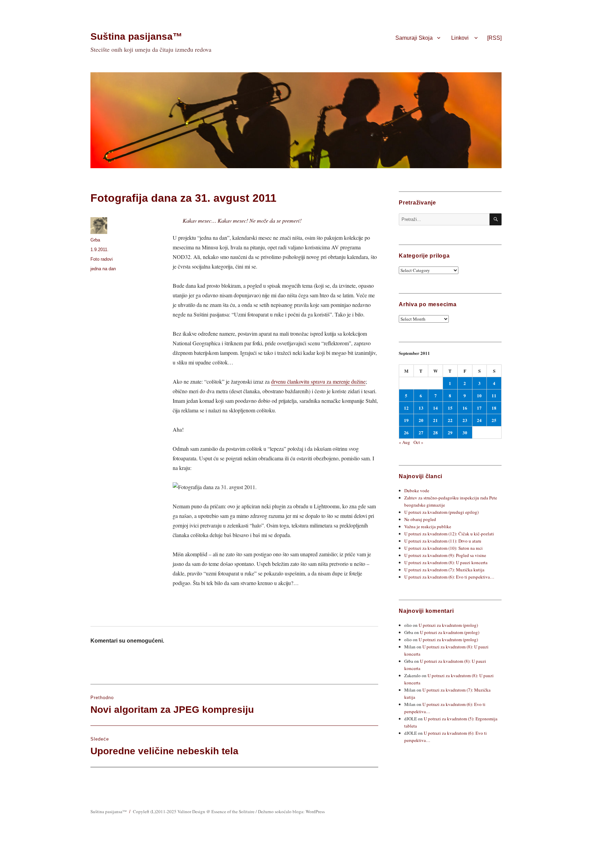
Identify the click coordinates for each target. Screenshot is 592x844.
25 (494, 420)
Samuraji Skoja (414, 38)
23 (465, 420)
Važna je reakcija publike (427, 526)
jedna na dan (103, 268)
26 (406, 432)
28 (435, 432)
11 (494, 395)
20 (421, 420)
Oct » (418, 442)
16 (465, 408)
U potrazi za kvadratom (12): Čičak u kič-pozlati (449, 534)
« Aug (404, 442)
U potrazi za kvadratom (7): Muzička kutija (444, 570)
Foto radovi (101, 259)
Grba (95, 240)
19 (406, 420)
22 (450, 420)
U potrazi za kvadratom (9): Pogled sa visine (445, 555)
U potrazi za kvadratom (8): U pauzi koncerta (446, 562)
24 (479, 420)
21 (435, 420)
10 (479, 395)
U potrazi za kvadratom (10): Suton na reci (443, 548)
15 (450, 408)
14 (435, 408)
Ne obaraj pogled (420, 519)
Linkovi (460, 38)
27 (421, 432)
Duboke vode (416, 490)
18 (494, 408)
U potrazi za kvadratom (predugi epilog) (441, 512)
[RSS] (494, 38)
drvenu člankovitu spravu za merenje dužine (318, 381)
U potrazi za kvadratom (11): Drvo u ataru (442, 541)
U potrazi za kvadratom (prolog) (448, 625)
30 (465, 432)
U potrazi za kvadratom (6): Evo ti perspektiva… (449, 577)
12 (406, 408)
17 (479, 408)
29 (450, 432)
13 (421, 408)
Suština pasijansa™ (136, 36)
